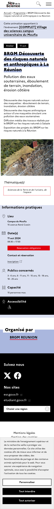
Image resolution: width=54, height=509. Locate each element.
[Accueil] (13, 5)
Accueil (7, 13)
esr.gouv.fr (11, 394)
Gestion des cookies (24, 437)
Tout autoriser (27, 500)
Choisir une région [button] (16, 409)
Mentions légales (24, 433)
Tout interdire (27, 491)
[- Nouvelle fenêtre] (7, 376)
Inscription (13, 261)
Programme (19, 13)
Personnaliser (27, 482)
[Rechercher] (39, 4)
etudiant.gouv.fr (15, 400)
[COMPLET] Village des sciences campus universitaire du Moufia (25, 31)
